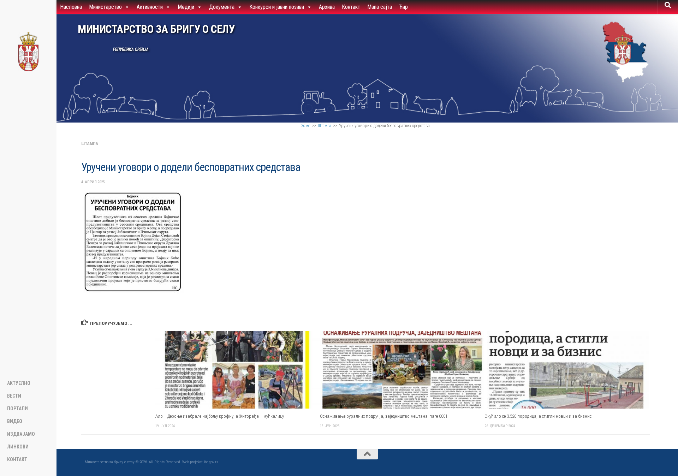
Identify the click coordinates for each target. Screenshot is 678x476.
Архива (327, 7)
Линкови (18, 447)
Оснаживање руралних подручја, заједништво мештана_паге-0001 (383, 416)
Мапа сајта (379, 7)
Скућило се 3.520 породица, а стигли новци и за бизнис (537, 416)
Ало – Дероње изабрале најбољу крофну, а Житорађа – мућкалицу (219, 416)
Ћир (403, 7)
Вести (14, 396)
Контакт (351, 7)
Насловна (71, 7)
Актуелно (18, 383)
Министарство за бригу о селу (156, 29)
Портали (17, 408)
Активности (150, 7)
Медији (186, 7)
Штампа (324, 125)
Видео (14, 421)
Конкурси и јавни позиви (276, 7)
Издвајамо (21, 434)
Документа (221, 7)
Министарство (105, 7)
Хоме (305, 125)
